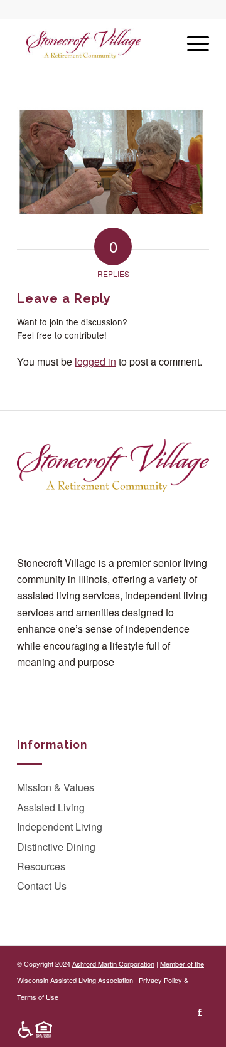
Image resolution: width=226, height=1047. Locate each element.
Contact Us (42, 885)
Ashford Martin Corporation (113, 964)
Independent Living (59, 826)
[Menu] (192, 43)
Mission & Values (55, 787)
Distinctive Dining (56, 846)
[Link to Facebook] (199, 1011)
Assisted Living (51, 807)
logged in (95, 361)
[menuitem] (32, 1029)
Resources (41, 866)
